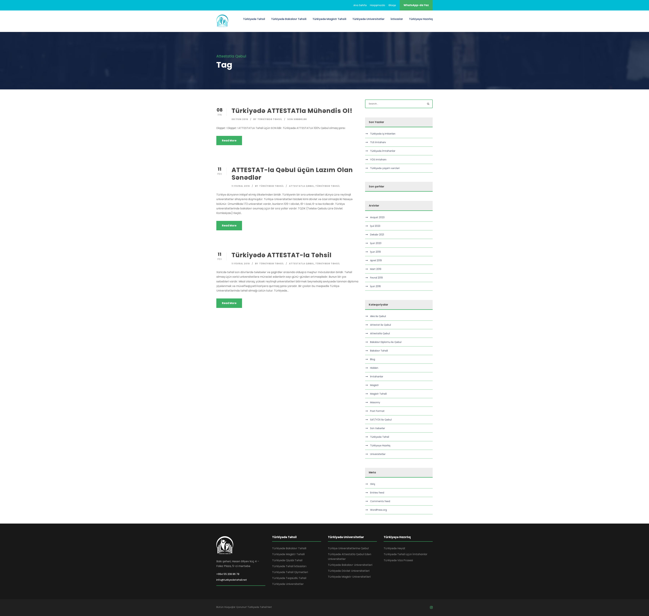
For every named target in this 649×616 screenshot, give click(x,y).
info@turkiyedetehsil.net (231, 580)
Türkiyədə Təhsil (254, 19)
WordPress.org (378, 510)
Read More (229, 140)
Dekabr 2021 (377, 234)
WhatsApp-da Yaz (416, 5)
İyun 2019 (375, 251)
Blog (372, 359)
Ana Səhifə (360, 5)
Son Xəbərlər (297, 119)
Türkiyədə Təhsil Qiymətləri (290, 572)
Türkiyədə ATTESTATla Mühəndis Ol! (292, 110)
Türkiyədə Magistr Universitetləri (349, 577)
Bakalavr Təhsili (379, 350)
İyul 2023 (375, 226)
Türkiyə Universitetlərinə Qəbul (348, 548)
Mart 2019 (375, 269)
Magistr (374, 385)
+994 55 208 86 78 (227, 574)
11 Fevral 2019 (241, 186)
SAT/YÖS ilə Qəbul (381, 419)
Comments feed (380, 501)
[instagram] (431, 607)
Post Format (377, 411)
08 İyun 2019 (240, 119)
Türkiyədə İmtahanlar (382, 151)
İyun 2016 (375, 286)
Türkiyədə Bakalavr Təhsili (288, 19)
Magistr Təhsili (378, 393)
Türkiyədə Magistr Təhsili (329, 19)
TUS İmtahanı (378, 142)
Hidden (374, 368)
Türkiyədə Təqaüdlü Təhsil (289, 578)
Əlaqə (392, 5)
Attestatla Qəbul (301, 186)
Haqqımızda (377, 5)
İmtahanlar (376, 376)
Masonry (375, 402)
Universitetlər (378, 454)
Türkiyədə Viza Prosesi (398, 560)
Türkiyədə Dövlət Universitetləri (348, 571)
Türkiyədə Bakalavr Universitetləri (350, 565)
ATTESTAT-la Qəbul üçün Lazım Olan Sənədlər (292, 173)
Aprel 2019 (376, 260)
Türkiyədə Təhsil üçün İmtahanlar (405, 554)
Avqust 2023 (377, 217)
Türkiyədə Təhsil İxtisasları (289, 566)
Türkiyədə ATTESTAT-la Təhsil (282, 255)
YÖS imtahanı (378, 159)
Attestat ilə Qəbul (380, 325)
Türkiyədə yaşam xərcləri (385, 168)
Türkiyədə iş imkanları (382, 133)
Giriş (372, 484)
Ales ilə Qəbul (378, 316)
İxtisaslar (397, 19)
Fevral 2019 (376, 277)
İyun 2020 (375, 243)
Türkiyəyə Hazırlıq (421, 19)
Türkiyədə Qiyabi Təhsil (287, 560)
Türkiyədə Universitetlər (368, 19)
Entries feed (377, 492)
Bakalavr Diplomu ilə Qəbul (385, 342)
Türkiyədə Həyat (394, 548)
